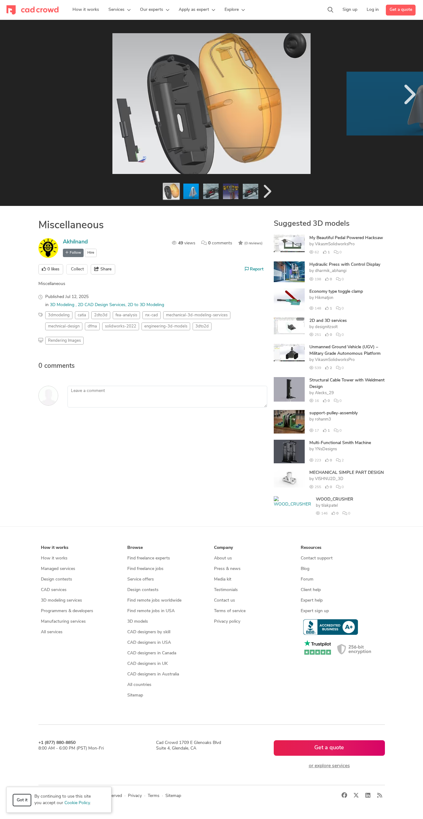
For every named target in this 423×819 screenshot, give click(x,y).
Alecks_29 (324, 393)
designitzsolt (326, 327)
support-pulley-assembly (333, 413)
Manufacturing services (63, 621)
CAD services (54, 590)
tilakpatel (329, 506)
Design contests (56, 579)
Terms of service (230, 611)
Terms (153, 796)
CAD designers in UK (147, 663)
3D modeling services (61, 600)
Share (105, 269)
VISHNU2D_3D (329, 479)
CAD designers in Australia (153, 674)
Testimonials (226, 590)
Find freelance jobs (145, 569)
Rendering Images (64, 341)
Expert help (312, 600)
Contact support (317, 558)
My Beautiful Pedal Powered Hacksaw (346, 238)
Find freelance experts (148, 558)
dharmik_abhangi (331, 271)
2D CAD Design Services (101, 305)
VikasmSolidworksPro (335, 244)
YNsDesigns (326, 449)
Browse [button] (135, 547)
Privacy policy (227, 621)
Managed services (58, 569)
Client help (311, 590)
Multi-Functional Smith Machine (340, 443)
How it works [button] (54, 547)
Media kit (222, 579)
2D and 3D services (328, 320)
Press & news (227, 569)
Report (256, 269)
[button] (119, 10)
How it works (54, 558)
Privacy (135, 796)
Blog (305, 569)
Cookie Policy (77, 803)
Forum (307, 579)
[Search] (330, 10)
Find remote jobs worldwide (154, 600)
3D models (137, 621)
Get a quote (401, 9)
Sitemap (135, 695)
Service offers (140, 579)
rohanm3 (323, 419)
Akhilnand (75, 242)
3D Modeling (63, 305)
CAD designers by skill (148, 632)
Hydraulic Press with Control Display (344, 264)
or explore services (329, 765)
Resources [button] (311, 547)
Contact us (224, 600)
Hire (90, 253)
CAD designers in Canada (151, 653)
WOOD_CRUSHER (334, 499)
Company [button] (223, 547)
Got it (22, 800)
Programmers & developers (67, 611)
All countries (139, 685)
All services (52, 632)
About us (223, 558)
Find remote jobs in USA (151, 611)
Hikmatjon (324, 298)
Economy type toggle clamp (336, 291)
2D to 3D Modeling (146, 305)
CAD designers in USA (149, 642)
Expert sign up (315, 611)
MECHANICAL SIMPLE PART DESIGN (346, 472)
